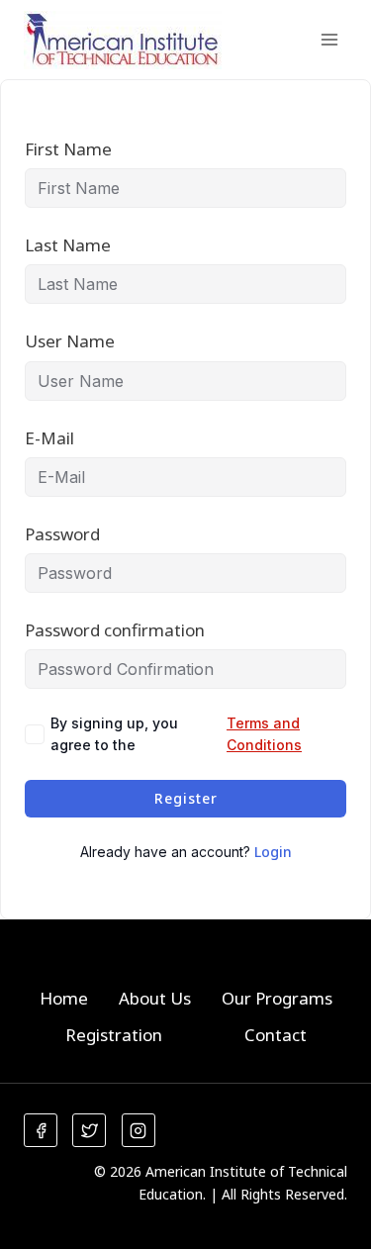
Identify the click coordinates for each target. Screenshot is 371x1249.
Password (62, 534)
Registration (113, 1034)
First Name (68, 149)
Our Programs (277, 998)
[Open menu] (329, 39)
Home (64, 998)
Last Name (68, 245)
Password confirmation (115, 630)
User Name (70, 341)
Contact (275, 1034)
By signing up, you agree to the (176, 734)
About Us (155, 998)
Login (273, 851)
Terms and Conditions (264, 734)
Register (186, 798)
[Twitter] (89, 1130)
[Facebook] (40, 1130)
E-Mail (49, 438)
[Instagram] (138, 1130)
